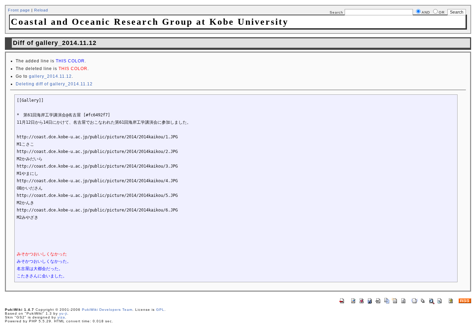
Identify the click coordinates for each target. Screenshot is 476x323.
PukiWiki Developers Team (107, 310)
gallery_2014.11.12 (50, 76)
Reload (41, 10)
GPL (160, 310)
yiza (61, 317)
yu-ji (63, 313)
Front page (19, 10)
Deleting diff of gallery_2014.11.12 (54, 84)
